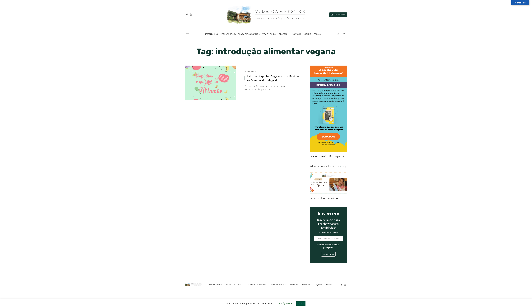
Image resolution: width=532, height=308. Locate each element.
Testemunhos (211, 34)
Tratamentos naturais (249, 34)
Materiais (296, 34)
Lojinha (307, 34)
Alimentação (250, 71)
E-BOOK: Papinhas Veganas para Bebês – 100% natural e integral (273, 78)
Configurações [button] (286, 303)
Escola (317, 34)
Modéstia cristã (228, 34)
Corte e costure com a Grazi (324, 198)
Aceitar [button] (301, 303)
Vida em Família (269, 34)
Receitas (283, 34)
